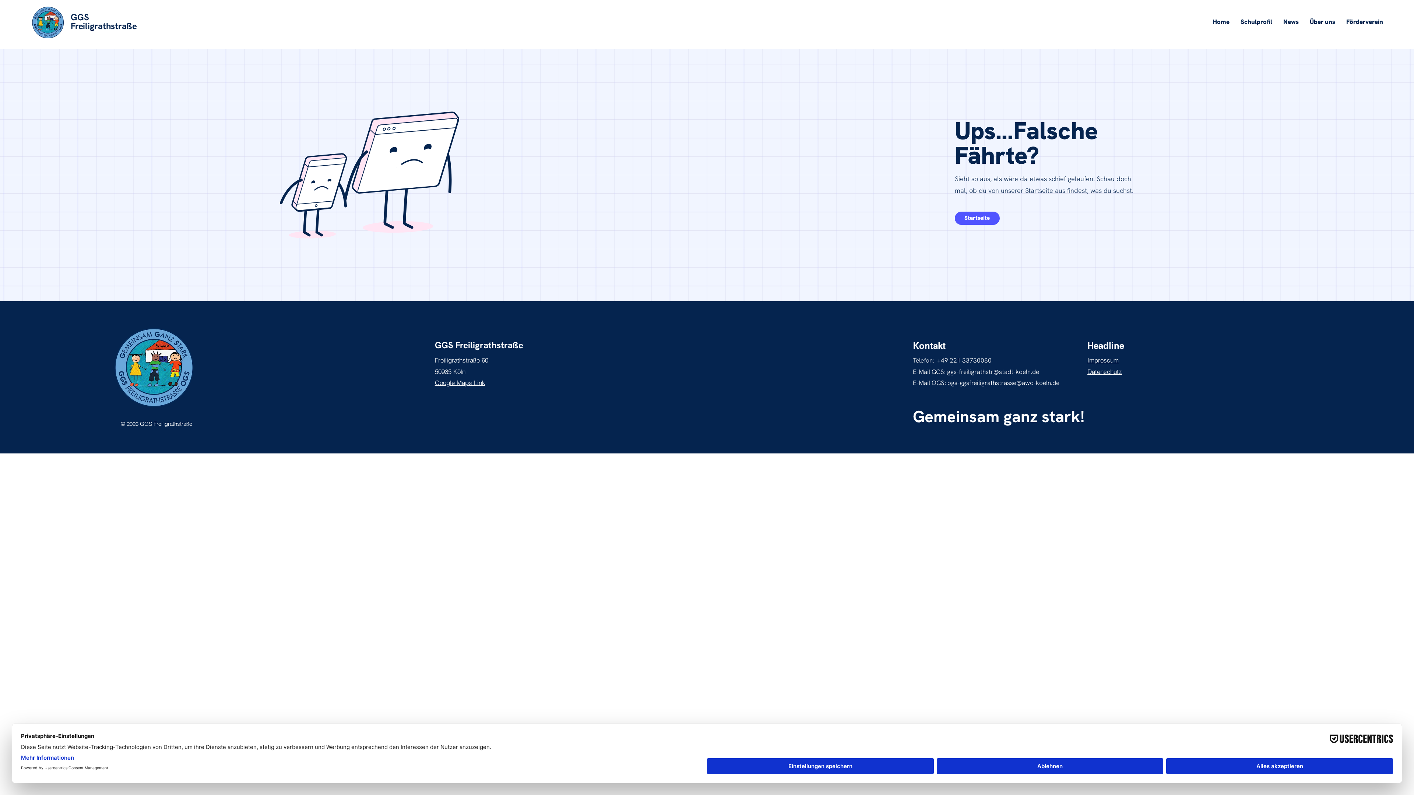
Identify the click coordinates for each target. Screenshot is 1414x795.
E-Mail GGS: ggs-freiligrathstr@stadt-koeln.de (976, 372)
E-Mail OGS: (930, 383)
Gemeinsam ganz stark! (998, 416)
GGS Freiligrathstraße (479, 345)
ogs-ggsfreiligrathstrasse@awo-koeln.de (1003, 383)
